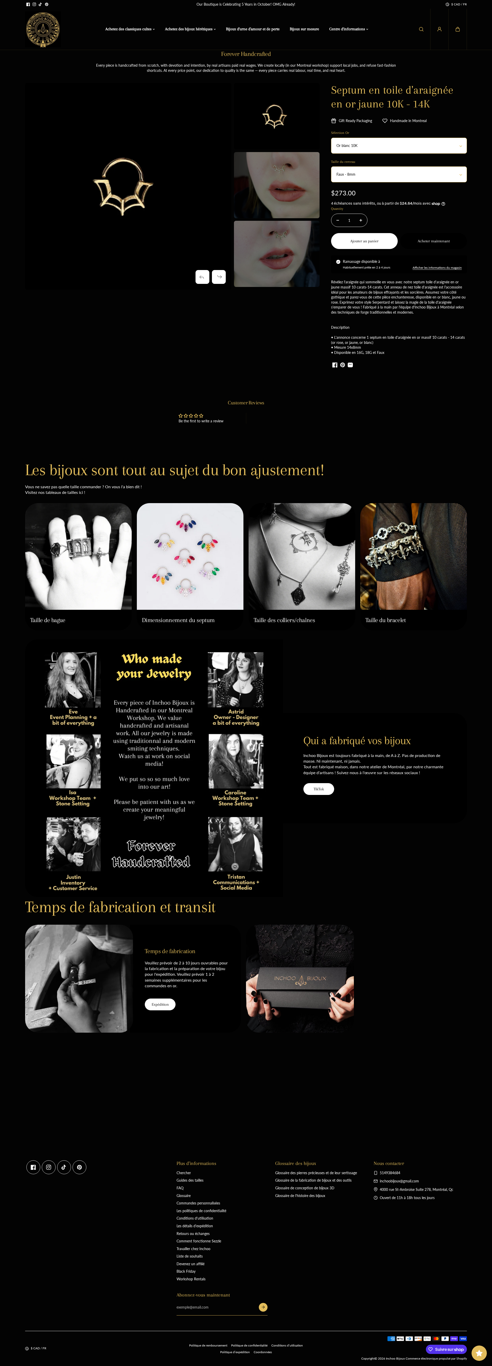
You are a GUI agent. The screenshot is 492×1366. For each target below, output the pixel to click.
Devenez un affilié (190, 1264)
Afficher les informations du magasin (437, 268)
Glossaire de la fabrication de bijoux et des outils (313, 1180)
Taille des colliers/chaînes (284, 620)
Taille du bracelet (385, 620)
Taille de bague (47, 620)
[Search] (421, 29)
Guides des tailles (190, 1180)
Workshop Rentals (191, 1279)
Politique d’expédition (235, 1352)
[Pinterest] (47, 4)
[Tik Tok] (40, 4)
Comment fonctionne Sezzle (199, 1241)
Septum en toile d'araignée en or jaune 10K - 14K (392, 97)
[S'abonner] (263, 1307)
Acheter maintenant (434, 241)
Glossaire (184, 1195)
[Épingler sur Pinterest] (342, 365)
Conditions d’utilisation (287, 1345)
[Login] (439, 29)
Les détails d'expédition (195, 1226)
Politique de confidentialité (249, 1345)
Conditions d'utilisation (195, 1218)
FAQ (180, 1188)
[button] (458, 29)
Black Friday (186, 1271)
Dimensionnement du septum (178, 620)
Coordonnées (263, 1352)
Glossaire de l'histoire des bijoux (300, 1195)
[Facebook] (28, 4)
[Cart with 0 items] (458, 29)
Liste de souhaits (190, 1256)
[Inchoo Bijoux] (43, 29)
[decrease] (337, 220)
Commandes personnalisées (198, 1203)
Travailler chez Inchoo (193, 1249)
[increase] (360, 220)
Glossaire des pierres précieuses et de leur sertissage (316, 1173)
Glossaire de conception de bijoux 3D (304, 1188)
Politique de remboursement (208, 1345)
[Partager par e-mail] (350, 365)
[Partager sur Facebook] (335, 365)
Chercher (184, 1173)
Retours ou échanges (193, 1233)
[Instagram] (34, 4)
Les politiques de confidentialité (201, 1211)
